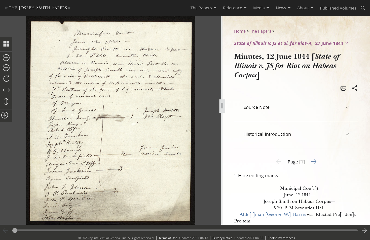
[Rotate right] (6, 79)
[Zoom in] (6, 58)
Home (240, 31)
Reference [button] (232, 8)
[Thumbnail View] (6, 44)
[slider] (185, 230)
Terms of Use (168, 238)
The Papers (260, 31)
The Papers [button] (201, 8)
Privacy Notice (222, 238)
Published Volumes (338, 8)
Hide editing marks (258, 175)
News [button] (281, 8)
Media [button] (259, 8)
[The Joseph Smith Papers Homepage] (37, 9)
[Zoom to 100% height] (6, 102)
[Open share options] (354, 89)
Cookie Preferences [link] (281, 238)
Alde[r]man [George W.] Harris (273, 214)
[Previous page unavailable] (6, 230)
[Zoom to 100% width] (6, 90)
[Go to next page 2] (364, 230)
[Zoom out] (6, 68)
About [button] (303, 8)
